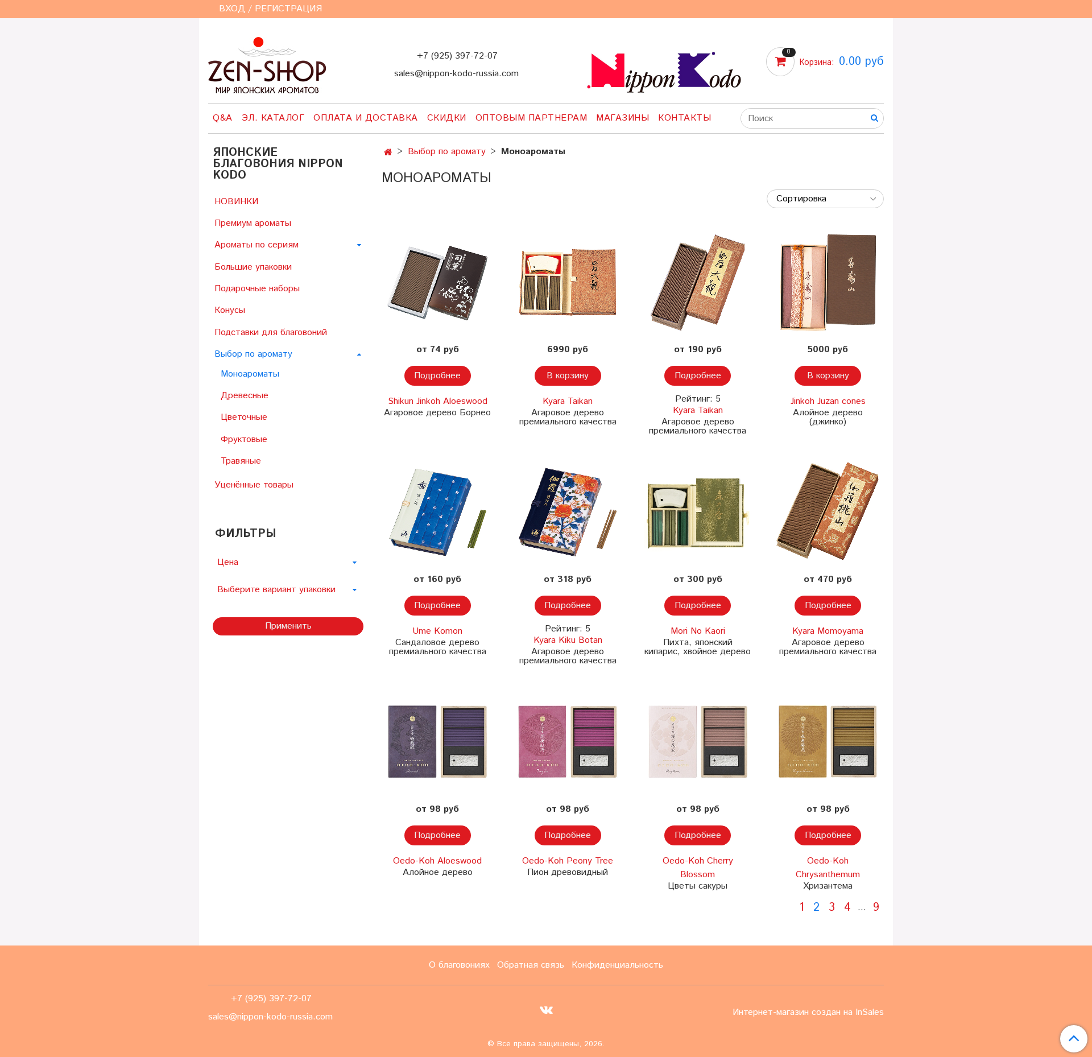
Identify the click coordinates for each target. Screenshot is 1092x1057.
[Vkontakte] (546, 1009)
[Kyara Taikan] (568, 282)
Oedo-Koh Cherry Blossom (698, 867)
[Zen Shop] (267, 63)
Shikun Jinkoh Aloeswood (437, 401)
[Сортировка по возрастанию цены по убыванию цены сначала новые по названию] (825, 198)
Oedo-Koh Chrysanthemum (828, 867)
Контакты (684, 118)
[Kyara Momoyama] (828, 512)
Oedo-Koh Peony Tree (567, 861)
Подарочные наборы (257, 288)
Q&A (223, 118)
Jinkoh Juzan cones (828, 401)
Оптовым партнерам (531, 118)
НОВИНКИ (236, 201)
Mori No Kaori (698, 631)
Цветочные (244, 417)
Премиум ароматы (252, 223)
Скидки (446, 118)
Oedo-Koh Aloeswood (437, 861)
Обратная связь (530, 965)
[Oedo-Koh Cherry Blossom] (698, 742)
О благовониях (459, 965)
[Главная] (388, 152)
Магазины (622, 118)
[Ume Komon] (437, 512)
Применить (288, 626)
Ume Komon (437, 631)
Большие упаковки (253, 267)
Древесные (244, 395)
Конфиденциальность (617, 965)
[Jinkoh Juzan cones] (828, 282)
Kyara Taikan (568, 401)
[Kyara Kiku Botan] (568, 512)
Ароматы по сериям (256, 244)
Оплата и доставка (365, 118)
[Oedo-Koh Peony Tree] (568, 742)
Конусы (229, 310)
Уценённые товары (253, 485)
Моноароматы (250, 374)
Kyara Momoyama (827, 631)
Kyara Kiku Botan (567, 640)
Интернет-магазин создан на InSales (808, 1012)
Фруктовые (244, 439)
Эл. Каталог (273, 118)
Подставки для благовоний (270, 332)
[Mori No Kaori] (698, 512)
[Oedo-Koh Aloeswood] (437, 742)
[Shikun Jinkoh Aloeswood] (437, 282)
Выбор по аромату (447, 151)
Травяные (241, 461)
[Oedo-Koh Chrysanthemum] (828, 742)
